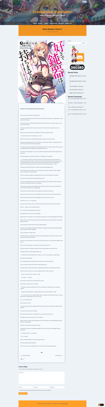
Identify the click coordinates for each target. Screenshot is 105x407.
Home (35, 23)
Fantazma (49, 31)
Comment (21, 372)
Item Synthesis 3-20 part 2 (76, 86)
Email (36, 387)
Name (20, 387)
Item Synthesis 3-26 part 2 (76, 89)
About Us (61, 23)
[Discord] (85, 2)
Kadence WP (65, 403)
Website (52, 387)
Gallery (46, 23)
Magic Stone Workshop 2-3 (77, 93)
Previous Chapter (26, 355)
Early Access (53, 23)
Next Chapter (58, 355)
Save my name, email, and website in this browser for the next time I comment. (35, 390)
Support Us (68, 23)
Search (69, 41)
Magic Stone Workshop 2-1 (78, 107)
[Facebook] (83, 2)
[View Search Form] (73, 23)
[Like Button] (21, 359)
